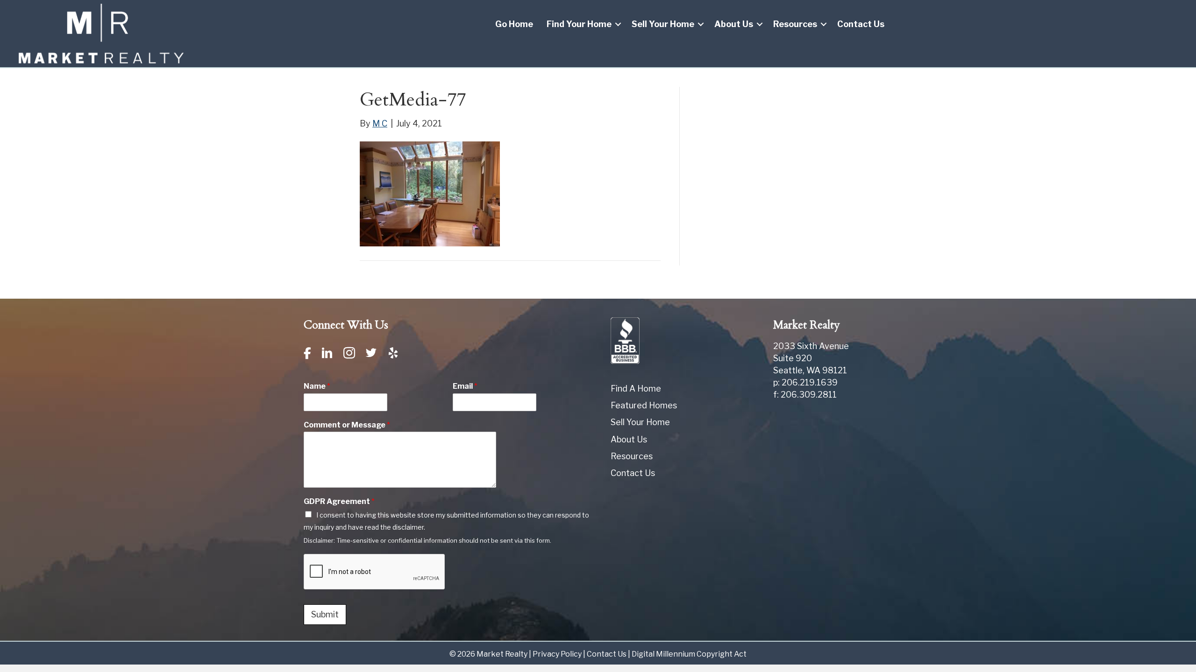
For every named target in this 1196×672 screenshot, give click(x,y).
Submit (325, 614)
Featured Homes (644, 405)
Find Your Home (579, 24)
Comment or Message (347, 424)
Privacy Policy (557, 654)
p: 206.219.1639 (805, 382)
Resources (795, 24)
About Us (733, 24)
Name (317, 386)
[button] (618, 24)
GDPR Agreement (339, 501)
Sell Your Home (663, 24)
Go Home (514, 24)
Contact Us (860, 24)
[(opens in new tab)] (625, 340)
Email (465, 386)
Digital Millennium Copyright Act (689, 654)
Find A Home (636, 388)
